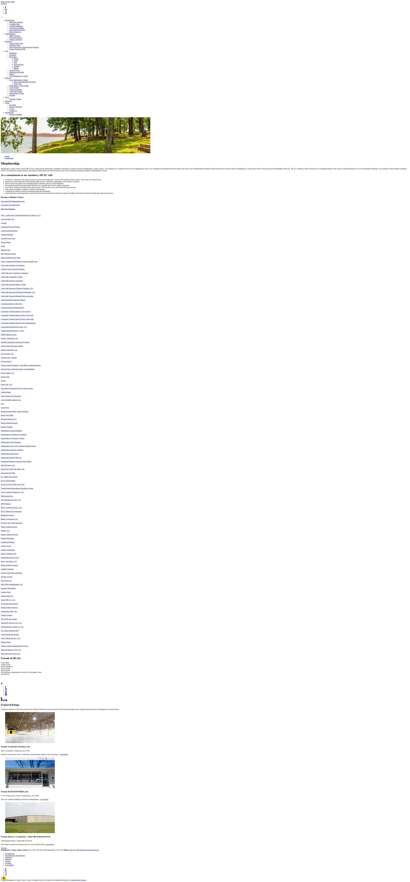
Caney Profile (14, 88)
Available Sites (14, 24)
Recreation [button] (13, 57)
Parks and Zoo (18, 64)
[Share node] (1, 683)
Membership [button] (9, 113)
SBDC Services (14, 36)
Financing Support (15, 38)
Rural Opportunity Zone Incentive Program (24, 47)
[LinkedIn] (6, 691)
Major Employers (15, 32)
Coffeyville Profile (15, 91)
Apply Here (18, 84)
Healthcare (13, 53)
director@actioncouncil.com (89, 850)
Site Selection (9, 854)
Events (11, 109)
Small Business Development (15, 855)
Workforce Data (14, 45)
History (11, 74)
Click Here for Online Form (10, 205)
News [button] (7, 97)
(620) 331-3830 (74, 850)
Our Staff (12, 105)
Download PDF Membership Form (13, 201)
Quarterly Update (15, 99)
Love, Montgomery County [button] (18, 80)
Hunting (16, 66)
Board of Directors (15, 107)
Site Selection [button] (9, 20)
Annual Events (14, 70)
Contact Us (13, 111)
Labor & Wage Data (16, 43)
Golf (15, 63)
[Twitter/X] (6, 689)
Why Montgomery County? (18, 76)
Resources (8, 101)
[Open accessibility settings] (4, 878)
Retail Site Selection (16, 22)
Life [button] (6, 51)
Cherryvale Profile (15, 89)
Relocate (8, 859)
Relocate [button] (8, 78)
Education (12, 55)
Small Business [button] (10, 34)
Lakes (16, 61)
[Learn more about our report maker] (6, 700)
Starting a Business (15, 39)
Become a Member (15, 114)
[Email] (6, 695)
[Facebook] (5, 687)
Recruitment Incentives (17, 30)
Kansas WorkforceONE (17, 49)
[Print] (6, 693)
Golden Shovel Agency (78, 880)
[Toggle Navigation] (2, 17)
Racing (16, 59)
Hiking (16, 68)
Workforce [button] (8, 41)
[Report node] (1, 698)
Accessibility (9, 865)
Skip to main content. (8, 2)
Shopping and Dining (16, 72)
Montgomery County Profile (19, 86)
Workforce (8, 857)
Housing (12, 95)
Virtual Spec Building (16, 28)
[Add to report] (2, 700)
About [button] (7, 103)
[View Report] (4, 700)
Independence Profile (16, 93)
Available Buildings (16, 26)
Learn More (64, 754)
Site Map (8, 863)
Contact (7, 861)
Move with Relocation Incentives (25, 82)
